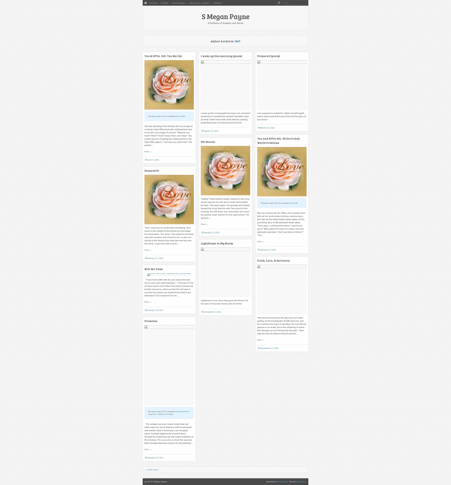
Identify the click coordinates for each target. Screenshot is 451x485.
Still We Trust (153, 269)
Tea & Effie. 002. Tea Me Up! (163, 56)
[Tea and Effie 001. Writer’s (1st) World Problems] (282, 197)
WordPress (283, 481)
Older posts (151, 469)
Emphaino (301, 481)
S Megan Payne (225, 16)
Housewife (151, 170)
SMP (237, 41)
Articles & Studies (199, 3)
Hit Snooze (208, 141)
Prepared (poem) (268, 56)
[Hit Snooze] (225, 196)
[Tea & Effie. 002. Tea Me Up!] (169, 110)
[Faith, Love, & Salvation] (282, 267)
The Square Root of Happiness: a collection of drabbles (168, 412)
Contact (217, 3)
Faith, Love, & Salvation (273, 260)
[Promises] (169, 328)
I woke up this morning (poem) (221, 56)
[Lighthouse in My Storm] (225, 250)
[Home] (145, 3)
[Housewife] (169, 225)
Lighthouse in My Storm (217, 243)
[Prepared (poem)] (282, 63)
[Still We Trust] (169, 273)
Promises (150, 321)
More (148, 151)
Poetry (164, 3)
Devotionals (179, 3)
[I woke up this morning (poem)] (225, 63)
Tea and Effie (180, 116)
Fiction (153, 3)
